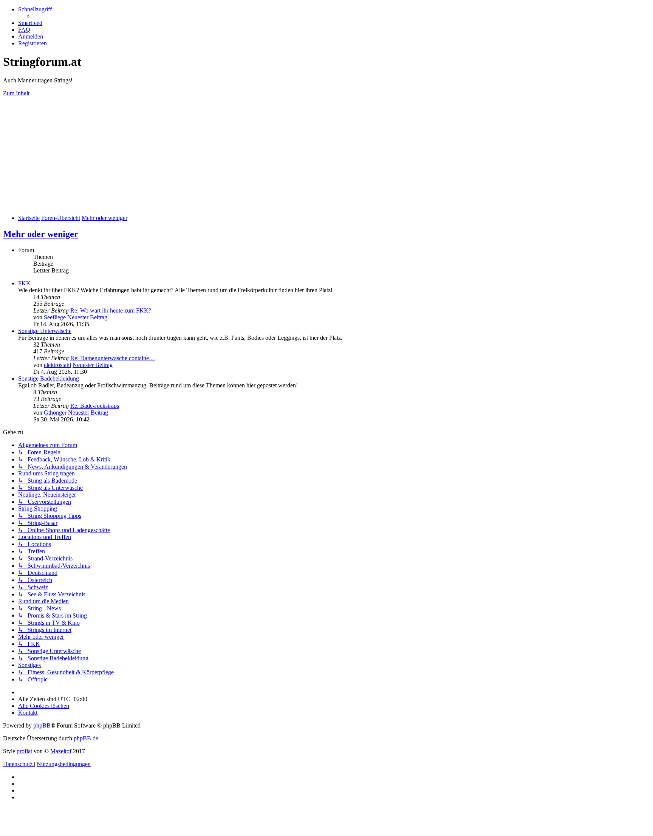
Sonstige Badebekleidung (48, 378)
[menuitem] (30, 23)
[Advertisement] (326, 156)
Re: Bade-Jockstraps (94, 406)
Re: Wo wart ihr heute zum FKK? (110, 310)
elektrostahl (57, 365)
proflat (24, 751)
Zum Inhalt (16, 93)
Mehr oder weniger (40, 234)
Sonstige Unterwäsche (44, 331)
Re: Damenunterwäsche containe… (112, 358)
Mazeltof (60, 751)
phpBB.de (86, 738)
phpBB (42, 725)
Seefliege (55, 317)
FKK (24, 283)
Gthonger (55, 412)
